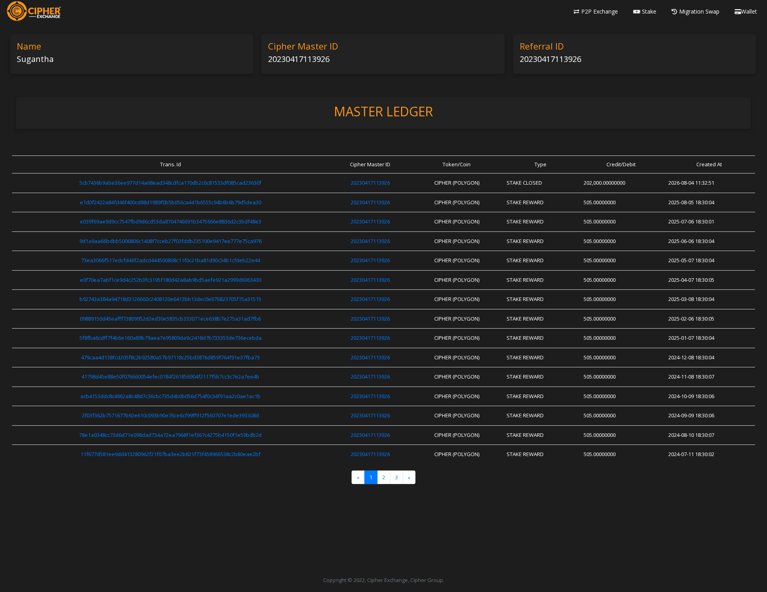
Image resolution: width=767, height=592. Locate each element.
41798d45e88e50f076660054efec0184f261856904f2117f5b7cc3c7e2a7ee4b (170, 376)
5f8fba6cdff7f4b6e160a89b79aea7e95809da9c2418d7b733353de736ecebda (170, 337)
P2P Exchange (599, 11)
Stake (649, 11)
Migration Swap (699, 11)
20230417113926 (370, 182)
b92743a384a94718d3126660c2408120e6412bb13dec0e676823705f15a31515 (170, 299)
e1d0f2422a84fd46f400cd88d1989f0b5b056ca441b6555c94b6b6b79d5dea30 (170, 202)
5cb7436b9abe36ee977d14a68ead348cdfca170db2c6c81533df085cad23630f (170, 182)
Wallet (749, 11)
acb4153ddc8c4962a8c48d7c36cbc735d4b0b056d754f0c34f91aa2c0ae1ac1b (170, 396)
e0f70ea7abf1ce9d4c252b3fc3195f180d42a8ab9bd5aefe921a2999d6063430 (170, 279)
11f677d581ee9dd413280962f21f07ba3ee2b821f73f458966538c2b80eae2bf (170, 454)
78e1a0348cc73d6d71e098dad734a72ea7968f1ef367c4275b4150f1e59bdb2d (170, 435)
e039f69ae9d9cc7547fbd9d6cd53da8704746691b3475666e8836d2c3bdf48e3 (170, 221)
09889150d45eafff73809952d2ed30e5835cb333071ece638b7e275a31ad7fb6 (170, 318)
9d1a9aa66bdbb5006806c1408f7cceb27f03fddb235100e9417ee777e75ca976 (170, 241)
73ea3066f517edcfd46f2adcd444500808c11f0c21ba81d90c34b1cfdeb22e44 (170, 260)
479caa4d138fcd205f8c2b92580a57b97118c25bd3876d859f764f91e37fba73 (170, 357)
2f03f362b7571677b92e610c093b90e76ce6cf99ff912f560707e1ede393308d (170, 415)
